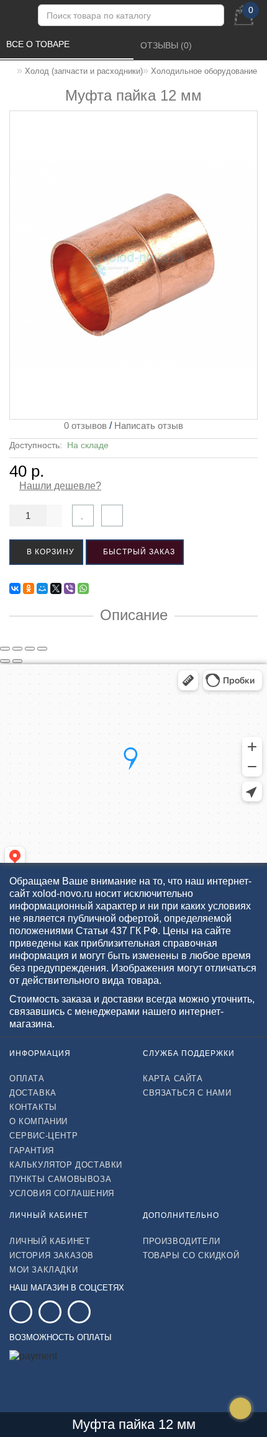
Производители (181, 1241)
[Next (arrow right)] (17, 661)
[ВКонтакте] (14, 588)
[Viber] (69, 588)
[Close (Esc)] (5, 649)
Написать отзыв (148, 425)
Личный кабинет (49, 1241)
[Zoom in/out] (42, 649)
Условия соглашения (61, 1193)
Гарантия (31, 1150)
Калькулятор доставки (65, 1164)
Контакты (33, 1107)
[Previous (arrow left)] (5, 661)
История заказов (51, 1255)
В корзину (49, 551)
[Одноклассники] (28, 588)
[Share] (17, 649)
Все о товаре (39, 44)
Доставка (33, 1092)
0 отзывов (83, 425)
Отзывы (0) (167, 45)
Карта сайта (173, 1078)
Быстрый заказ (138, 551)
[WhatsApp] (83, 588)
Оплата (27, 1078)
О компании (38, 1121)
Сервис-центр (43, 1135)
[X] (55, 588)
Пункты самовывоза (60, 1179)
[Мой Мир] (42, 588)
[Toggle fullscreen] (30, 649)
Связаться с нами (187, 1092)
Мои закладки (43, 1269)
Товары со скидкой (191, 1255)
